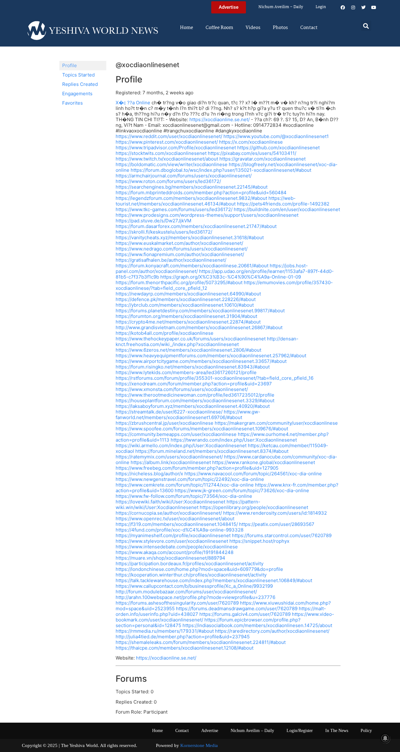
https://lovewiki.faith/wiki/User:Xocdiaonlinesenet (170, 502)
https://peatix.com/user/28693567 (276, 524)
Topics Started (78, 75)
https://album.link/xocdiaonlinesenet (171, 462)
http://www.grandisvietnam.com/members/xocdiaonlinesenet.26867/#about (199, 327)
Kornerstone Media (199, 745)
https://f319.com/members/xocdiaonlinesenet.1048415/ (177, 524)
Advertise (209, 730)
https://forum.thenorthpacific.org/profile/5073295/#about (179, 282)
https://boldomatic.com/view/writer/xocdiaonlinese (172, 164)
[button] (366, 26)
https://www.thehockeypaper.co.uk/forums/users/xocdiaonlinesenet (191, 339)
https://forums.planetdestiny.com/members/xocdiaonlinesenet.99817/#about (200, 311)
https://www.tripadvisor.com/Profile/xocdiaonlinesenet (176, 148)
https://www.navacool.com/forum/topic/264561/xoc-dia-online (253, 474)
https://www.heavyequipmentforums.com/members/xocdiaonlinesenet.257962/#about (211, 356)
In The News (336, 730)
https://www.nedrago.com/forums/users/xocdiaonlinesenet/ (182, 249)
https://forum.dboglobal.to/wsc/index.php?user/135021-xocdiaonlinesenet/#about (221, 170)
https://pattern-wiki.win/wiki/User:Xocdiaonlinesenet (188, 504)
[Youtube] (373, 7)
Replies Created (80, 84)
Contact (309, 28)
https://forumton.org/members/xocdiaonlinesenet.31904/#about (186, 316)
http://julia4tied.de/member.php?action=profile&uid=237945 (183, 637)
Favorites (72, 103)
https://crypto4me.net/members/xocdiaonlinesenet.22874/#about (188, 322)
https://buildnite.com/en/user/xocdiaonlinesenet (287, 209)
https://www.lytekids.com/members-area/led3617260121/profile (186, 372)
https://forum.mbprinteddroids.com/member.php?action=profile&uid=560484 (201, 192)
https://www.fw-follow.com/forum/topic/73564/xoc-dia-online (184, 496)
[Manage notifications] (385, 738)
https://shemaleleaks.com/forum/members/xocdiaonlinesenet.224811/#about (201, 642)
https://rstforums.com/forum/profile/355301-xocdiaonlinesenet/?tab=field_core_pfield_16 (214, 378)
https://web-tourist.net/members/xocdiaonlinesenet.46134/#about (206, 201)
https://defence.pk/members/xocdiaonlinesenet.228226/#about (186, 299)
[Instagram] (353, 7)
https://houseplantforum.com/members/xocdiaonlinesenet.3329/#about (195, 400)
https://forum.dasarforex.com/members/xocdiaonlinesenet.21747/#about (196, 226)
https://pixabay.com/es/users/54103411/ (252, 153)
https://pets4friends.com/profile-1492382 (283, 204)
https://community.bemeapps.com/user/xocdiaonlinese (176, 434)
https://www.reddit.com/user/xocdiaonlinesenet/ (169, 136)
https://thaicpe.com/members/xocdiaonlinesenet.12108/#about (184, 648)
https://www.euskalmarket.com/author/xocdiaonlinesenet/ (179, 243)
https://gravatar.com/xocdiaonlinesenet (262, 159)
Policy (366, 730)
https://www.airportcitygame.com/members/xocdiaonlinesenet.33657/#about (201, 361)
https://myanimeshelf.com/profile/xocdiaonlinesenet (173, 535)
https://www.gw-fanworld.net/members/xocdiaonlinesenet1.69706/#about (188, 414)
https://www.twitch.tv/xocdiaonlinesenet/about (167, 159)
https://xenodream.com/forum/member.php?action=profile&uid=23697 (194, 384)
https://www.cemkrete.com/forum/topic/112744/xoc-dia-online (185, 485)
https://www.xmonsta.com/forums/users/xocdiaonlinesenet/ (182, 389)
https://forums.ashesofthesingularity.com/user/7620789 (177, 603)
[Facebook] (342, 7)
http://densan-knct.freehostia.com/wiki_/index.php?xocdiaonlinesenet (207, 341)
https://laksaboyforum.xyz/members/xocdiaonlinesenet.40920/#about (193, 406)
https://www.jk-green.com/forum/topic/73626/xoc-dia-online (242, 490)
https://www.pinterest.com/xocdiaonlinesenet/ (167, 142)
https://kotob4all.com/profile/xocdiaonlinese (164, 333)
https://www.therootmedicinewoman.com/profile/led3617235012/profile (195, 395)
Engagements (77, 93)
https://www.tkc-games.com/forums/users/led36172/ (174, 209)
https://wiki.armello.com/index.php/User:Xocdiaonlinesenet (181, 445)
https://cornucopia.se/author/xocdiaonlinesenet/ (169, 513)
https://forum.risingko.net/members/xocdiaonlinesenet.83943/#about (193, 367)
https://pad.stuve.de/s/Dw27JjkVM (153, 221)
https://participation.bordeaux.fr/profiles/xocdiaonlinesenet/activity (189, 563)
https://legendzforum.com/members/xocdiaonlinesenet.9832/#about (191, 198)
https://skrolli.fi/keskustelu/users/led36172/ (164, 232)
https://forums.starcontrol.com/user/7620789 (282, 535)
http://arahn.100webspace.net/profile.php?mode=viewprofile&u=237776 (195, 597)
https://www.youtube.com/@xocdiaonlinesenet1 (276, 136)
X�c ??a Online (133, 103)
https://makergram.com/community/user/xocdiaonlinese (276, 423)
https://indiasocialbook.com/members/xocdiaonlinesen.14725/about (257, 625)
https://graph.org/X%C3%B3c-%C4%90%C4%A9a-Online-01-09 (230, 277)
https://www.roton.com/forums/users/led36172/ (168, 181)
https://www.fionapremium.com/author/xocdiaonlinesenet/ (180, 254)
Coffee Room (219, 28)
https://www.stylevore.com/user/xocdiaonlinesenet (172, 541)
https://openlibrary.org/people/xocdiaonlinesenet (254, 507)
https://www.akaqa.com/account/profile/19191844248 (174, 552)
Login (321, 7)
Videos (253, 28)
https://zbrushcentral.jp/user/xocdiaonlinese (164, 423)
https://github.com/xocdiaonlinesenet (278, 148)
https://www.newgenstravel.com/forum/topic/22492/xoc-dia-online (190, 479)
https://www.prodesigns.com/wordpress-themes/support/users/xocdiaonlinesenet (207, 215)
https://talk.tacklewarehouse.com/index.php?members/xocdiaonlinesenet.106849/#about (214, 580)
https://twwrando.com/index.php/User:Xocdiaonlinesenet (234, 440)
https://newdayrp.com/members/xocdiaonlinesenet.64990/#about (188, 294)
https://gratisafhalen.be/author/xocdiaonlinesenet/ (171, 260)
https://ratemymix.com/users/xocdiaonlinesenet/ (169, 457)
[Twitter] (363, 7)
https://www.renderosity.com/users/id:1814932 (275, 513)
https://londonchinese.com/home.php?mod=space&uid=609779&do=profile (199, 569)
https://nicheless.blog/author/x (149, 474)
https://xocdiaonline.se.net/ (219, 119)
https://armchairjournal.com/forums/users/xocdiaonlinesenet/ (184, 176)
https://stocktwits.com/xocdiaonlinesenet (161, 153)
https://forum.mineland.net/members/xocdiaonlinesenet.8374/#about (211, 451)
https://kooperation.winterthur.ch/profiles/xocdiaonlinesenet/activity (191, 575)
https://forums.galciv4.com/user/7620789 (245, 614)
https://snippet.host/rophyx (259, 541)
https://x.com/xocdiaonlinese (251, 142)
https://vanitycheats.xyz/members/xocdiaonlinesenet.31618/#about (190, 237)
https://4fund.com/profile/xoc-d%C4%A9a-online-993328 (179, 530)
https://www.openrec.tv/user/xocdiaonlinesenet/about (175, 519)
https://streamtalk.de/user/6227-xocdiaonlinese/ (169, 412)
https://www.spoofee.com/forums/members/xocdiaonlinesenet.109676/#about (202, 429)
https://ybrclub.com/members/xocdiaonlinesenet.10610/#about (185, 305)
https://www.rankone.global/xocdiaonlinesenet (263, 462)
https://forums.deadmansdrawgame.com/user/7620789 (237, 608)
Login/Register (300, 730)
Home (186, 28)
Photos (280, 28)
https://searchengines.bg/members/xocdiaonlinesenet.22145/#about (192, 187)
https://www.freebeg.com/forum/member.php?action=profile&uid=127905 (197, 468)
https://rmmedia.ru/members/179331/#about (165, 631)
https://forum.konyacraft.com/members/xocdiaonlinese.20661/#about (192, 266)
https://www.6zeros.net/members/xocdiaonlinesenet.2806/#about (188, 350)
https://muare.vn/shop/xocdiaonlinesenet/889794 (170, 558)
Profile (69, 65)
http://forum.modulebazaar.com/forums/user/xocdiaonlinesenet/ (186, 592)
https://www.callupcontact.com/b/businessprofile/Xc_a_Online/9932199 (194, 586)
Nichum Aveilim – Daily (280, 7)
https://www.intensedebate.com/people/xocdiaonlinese (177, 547)
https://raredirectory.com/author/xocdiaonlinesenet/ (272, 631)
